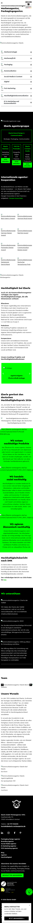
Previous (3, 373)
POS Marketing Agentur (9, 848)
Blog (2, 852)
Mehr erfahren (5, 160)
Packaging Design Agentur (10, 839)
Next (30, 373)
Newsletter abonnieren (12, 875)
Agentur (4, 855)
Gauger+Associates (16, 198)
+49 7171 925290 (12, 824)
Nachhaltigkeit (6, 857)
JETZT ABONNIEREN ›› (16, 918)
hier (5, 580)
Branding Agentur (7, 841)
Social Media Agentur (8, 843)
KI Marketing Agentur (8, 846)
